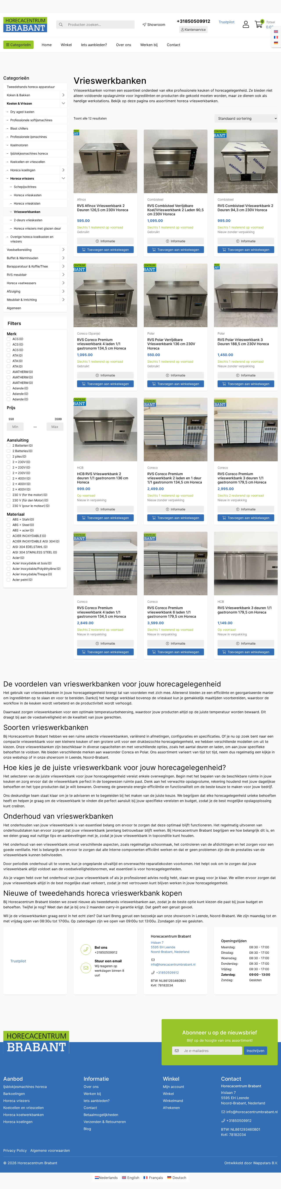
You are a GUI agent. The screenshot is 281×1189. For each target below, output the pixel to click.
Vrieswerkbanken (27, 212)
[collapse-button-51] (63, 275)
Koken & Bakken (18, 95)
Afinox (81, 199)
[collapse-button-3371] (63, 291)
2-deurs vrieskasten (28, 220)
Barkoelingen (14, 1093)
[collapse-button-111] (63, 266)
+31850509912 (193, 21)
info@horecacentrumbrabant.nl (173, 964)
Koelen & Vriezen (19, 103)
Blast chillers (19, 128)
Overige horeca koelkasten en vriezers (31, 239)
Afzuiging (13, 291)
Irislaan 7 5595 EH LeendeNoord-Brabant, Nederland (170, 947)
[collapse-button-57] (63, 258)
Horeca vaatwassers (21, 283)
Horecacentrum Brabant (37, 1163)
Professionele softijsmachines (31, 120)
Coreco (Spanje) (88, 333)
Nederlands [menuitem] (108, 1177)
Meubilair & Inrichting (22, 299)
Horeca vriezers (22, 178)
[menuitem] (276, 31)
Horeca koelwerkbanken (23, 1114)
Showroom (155, 24)
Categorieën (20, 45)
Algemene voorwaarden (50, 1150)
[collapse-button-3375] (63, 178)
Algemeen (14, 308)
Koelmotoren (19, 145)
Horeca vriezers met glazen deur (37, 228)
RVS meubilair (17, 274)
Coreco (152, 467)
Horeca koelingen (22, 170)
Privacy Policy (15, 1150)
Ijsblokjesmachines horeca (29, 153)
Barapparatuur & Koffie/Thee (27, 266)
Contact (173, 45)
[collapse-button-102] (63, 300)
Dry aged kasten (22, 112)
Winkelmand (173, 1100)
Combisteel (155, 199)
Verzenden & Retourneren (105, 1121)
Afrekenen (171, 1107)
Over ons (123, 45)
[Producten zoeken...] (60, 24)
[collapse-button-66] (63, 283)
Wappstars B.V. (265, 1163)
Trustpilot (226, 22)
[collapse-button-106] (63, 103)
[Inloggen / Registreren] (246, 24)
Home (47, 45)
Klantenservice (195, 29)
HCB (80, 467)
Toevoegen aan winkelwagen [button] (108, 249)
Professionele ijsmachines (28, 137)
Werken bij (149, 45)
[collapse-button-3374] (63, 170)
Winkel (66, 45)
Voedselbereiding (19, 249)
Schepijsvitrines (25, 187)
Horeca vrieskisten (27, 203)
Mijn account (173, 1086)
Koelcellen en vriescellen (27, 162)
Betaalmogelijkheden (101, 1114)
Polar (151, 333)
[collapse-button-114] (63, 95)
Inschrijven (255, 1050)
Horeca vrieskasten (27, 195)
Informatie (108, 241)
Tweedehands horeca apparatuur (31, 87)
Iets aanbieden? (94, 45)
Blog (87, 1129)
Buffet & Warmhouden (22, 258)
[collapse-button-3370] (63, 250)
